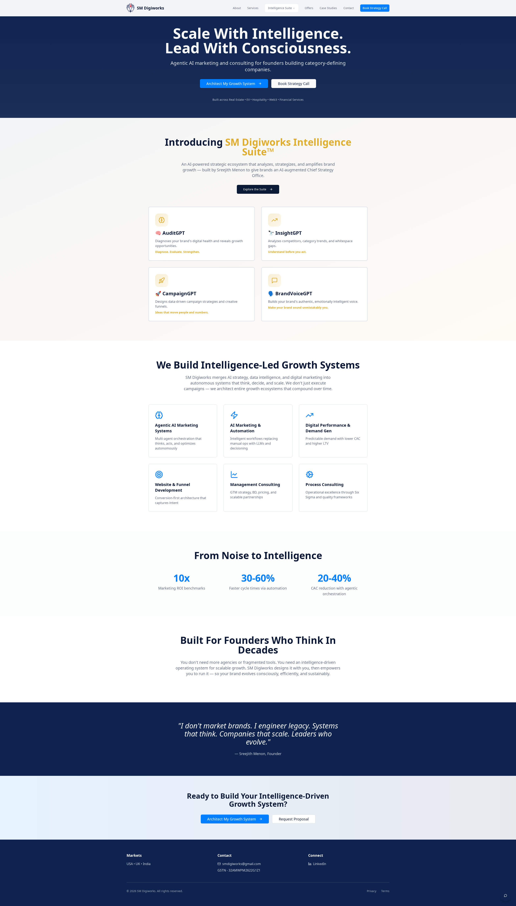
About (237, 8)
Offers (309, 8)
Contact (348, 8)
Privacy (371, 891)
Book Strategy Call (375, 8)
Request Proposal (294, 819)
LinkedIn (319, 864)
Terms (385, 891)
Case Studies (328, 8)
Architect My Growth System (230, 83)
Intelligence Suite (280, 8)
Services (252, 8)
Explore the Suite (254, 189)
